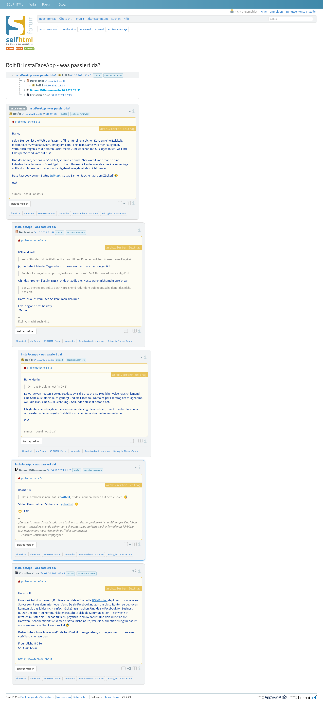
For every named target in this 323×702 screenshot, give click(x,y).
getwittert (67, 504)
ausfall (64, 113)
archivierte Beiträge (117, 29)
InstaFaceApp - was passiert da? (49, 108)
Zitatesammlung (98, 19)
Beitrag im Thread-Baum (114, 213)
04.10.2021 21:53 (43, 360)
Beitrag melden (19, 203)
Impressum (63, 697)
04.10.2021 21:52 (61, 470)
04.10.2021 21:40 (32, 114)
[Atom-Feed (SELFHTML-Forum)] (10, 49)
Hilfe (127, 19)
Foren (78, 19)
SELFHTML (15, 4)
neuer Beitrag (47, 19)
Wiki (32, 4)
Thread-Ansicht (68, 29)
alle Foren (29, 213)
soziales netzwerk (80, 113)
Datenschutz (81, 697)
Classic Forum (112, 697)
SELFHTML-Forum (48, 29)
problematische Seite (27, 121)
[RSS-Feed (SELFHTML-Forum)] (19, 49)
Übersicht (65, 19)
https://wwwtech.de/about (35, 659)
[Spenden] (29, 49)
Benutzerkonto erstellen (85, 213)
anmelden (64, 213)
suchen (116, 19)
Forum (47, 4)
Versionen (50, 114)
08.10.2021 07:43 (54, 573)
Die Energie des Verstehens (37, 697)
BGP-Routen (99, 600)
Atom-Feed (85, 29)
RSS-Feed (99, 29)
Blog (62, 4)
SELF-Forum (18, 108)
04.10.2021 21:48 (44, 232)
